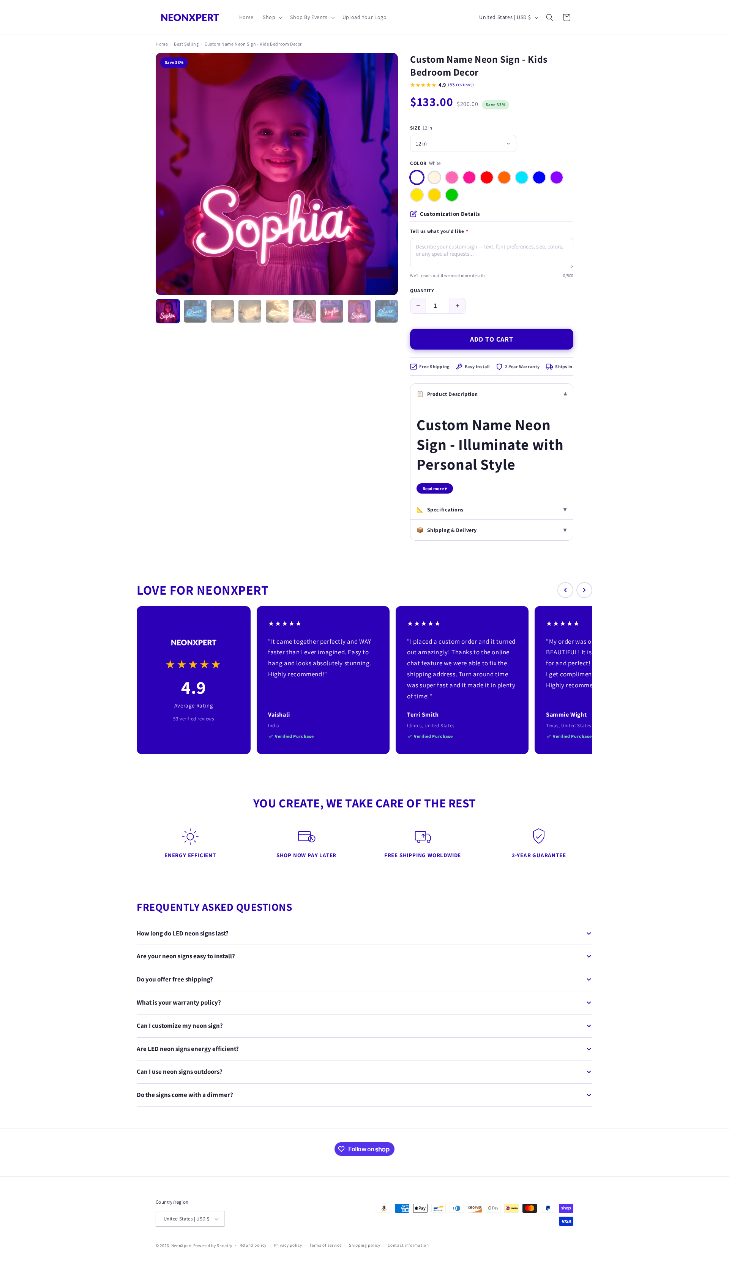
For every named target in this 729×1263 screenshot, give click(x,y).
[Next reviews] (584, 590)
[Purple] (556, 177)
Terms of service (325, 1245)
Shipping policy (364, 1245)
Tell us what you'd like (439, 231)
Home (162, 44)
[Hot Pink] (469, 177)
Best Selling (186, 44)
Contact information (408, 1245)
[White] (417, 177)
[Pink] (452, 177)
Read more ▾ (435, 488)
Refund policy (253, 1245)
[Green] (452, 195)
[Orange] (504, 177)
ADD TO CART (491, 339)
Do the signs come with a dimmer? (185, 1094)
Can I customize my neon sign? (180, 1025)
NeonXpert (181, 1245)
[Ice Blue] (522, 177)
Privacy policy (288, 1245)
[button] (272, 17)
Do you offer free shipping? (175, 979)
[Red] (487, 177)
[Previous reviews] (565, 590)
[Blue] (539, 177)
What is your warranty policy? (179, 1002)
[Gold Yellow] (434, 195)
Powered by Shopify (212, 1245)
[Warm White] (434, 177)
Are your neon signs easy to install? (186, 956)
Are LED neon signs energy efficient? (188, 1049)
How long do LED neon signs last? (183, 933)
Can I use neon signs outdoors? (179, 1071)
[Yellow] (417, 195)
